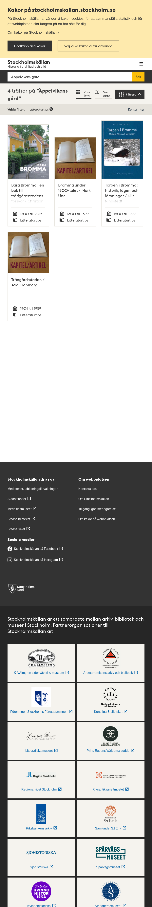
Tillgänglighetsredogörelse (97, 509)
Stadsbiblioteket (19, 519)
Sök (138, 77)
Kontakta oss (87, 488)
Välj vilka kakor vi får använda (88, 46)
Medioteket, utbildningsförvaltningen (33, 488)
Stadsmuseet (17, 499)
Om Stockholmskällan (93, 499)
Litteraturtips (39, 109)
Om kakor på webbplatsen (96, 519)
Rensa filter (136, 109)
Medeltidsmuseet (19, 509)
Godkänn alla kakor (29, 46)
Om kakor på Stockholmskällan (32, 32)
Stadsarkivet (16, 529)
